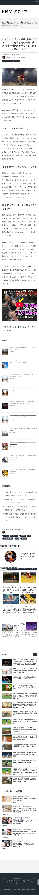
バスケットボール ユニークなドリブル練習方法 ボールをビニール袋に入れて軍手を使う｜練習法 (10, 632)
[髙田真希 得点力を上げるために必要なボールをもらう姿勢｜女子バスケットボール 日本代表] (11, 581)
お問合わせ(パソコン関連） (12, 882)
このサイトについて (14, 880)
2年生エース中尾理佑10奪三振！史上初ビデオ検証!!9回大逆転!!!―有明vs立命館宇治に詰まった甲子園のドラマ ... (24, 779)
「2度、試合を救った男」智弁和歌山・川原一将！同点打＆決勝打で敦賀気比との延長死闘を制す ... (25, 754)
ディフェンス (6, 61)
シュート (6, 535)
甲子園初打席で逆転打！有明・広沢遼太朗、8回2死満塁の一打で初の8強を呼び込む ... (25, 745)
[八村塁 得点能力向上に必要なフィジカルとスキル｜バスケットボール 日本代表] (28, 603)
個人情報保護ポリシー (19, 878)
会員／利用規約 (26, 880)
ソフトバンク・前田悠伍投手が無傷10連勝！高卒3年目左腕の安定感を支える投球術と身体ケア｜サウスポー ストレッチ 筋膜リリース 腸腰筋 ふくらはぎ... (25, 705)
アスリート (15, 573)
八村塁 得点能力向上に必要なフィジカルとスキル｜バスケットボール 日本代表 (28, 610)
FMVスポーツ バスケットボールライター (16, 57)
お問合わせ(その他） (28, 882)
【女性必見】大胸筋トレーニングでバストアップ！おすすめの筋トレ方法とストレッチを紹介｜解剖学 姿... (25, 821)
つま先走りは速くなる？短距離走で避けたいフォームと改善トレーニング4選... (25, 677)
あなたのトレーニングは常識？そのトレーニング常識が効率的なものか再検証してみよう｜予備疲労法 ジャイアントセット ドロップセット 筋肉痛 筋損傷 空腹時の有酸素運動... (25, 662)
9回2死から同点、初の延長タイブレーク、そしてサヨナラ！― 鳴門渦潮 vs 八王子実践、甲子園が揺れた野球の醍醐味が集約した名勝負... (25, 771)
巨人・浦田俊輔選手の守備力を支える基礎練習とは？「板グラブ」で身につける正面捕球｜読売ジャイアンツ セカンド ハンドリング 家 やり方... (25, 696)
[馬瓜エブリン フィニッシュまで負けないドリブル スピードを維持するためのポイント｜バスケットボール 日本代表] (28, 581)
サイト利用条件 (32, 878)
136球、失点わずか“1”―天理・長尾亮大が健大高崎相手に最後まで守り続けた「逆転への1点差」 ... (25, 729)
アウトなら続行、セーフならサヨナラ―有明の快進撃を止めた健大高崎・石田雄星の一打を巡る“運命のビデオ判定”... (25, 737)
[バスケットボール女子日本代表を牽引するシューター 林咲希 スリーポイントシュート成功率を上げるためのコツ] (11, 603)
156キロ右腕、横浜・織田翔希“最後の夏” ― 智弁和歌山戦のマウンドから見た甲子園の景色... (25, 721)
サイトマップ (6, 878)
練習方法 (24, 538)
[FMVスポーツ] (14, 12)
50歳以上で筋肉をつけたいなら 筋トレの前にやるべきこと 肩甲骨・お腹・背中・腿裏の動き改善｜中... (24, 810)
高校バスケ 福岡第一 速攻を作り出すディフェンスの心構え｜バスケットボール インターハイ (20, 517)
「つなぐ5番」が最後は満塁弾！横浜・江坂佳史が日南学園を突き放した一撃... (24, 761)
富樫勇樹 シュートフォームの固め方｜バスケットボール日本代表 (23, 387)
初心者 (17, 538)
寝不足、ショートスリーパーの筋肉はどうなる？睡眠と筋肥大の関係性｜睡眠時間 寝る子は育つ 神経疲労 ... (25, 670)
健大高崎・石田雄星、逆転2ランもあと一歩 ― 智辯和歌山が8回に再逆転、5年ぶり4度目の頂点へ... (25, 713)
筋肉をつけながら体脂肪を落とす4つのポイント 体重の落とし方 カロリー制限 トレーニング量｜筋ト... (24, 833)
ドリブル (23, 535)
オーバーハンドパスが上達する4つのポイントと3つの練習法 (24, 799)
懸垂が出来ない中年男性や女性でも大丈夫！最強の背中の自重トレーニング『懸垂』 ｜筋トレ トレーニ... (25, 844)
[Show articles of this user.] (11, 556)
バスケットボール (15, 61)
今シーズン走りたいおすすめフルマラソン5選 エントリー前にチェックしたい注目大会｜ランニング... (24, 687)
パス (29, 535)
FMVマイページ (19, 883)
